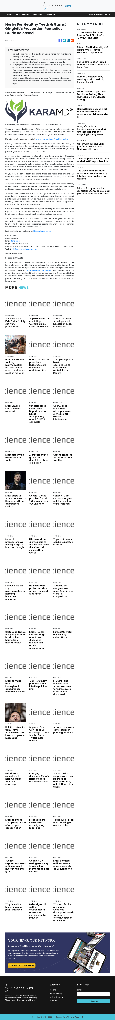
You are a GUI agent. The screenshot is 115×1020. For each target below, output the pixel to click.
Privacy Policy (56, 993)
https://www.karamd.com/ (25, 249)
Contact (54, 1000)
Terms (53, 990)
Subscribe (93, 1001)
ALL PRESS (37, 14)
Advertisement (56, 997)
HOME (10, 14)
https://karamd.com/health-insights (52, 139)
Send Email (15, 241)
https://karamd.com (42, 231)
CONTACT (50, 14)
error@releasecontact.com (39, 270)
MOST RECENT (22, 14)
